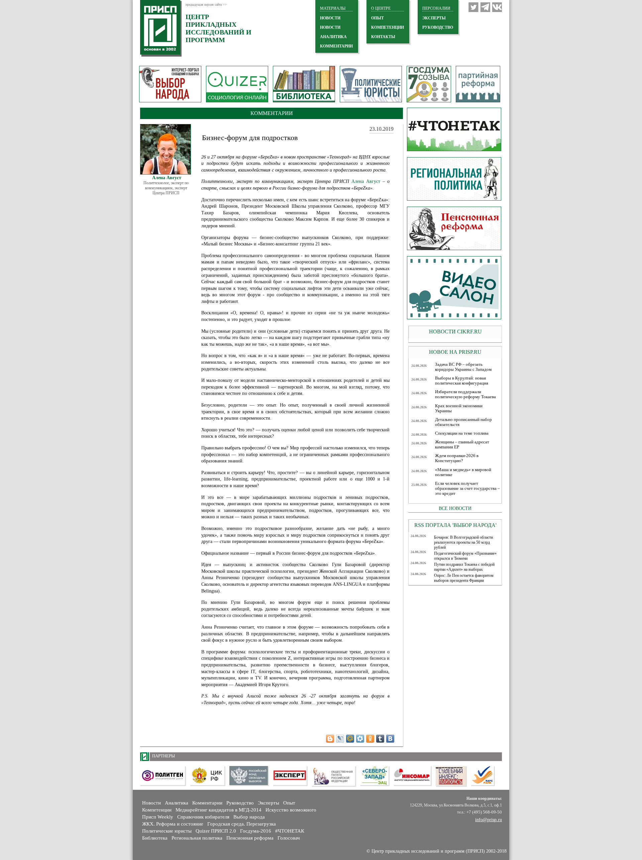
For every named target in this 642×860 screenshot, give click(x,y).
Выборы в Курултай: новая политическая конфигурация (461, 381)
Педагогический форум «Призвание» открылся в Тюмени (465, 556)
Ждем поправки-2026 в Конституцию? (456, 458)
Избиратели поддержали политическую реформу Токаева (465, 394)
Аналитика (176, 802)
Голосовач (289, 838)
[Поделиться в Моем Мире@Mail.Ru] (350, 739)
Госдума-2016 (255, 831)
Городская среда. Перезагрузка (241, 824)
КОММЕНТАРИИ (336, 46)
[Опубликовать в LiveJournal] (340, 739)
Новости (151, 802)
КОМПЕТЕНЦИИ (387, 27)
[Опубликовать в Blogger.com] (330, 739)
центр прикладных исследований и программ (218, 28)
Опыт (289, 802)
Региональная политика (197, 838)
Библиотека (155, 838)
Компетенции (157, 810)
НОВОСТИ (330, 18)
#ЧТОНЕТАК (289, 831)
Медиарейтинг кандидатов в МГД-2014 (218, 810)
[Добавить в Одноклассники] (370, 739)
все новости (455, 508)
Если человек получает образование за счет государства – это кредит (467, 488)
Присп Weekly (157, 817)
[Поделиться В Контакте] (390, 739)
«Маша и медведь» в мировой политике (463, 472)
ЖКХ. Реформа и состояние (172, 824)
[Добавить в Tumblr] (380, 739)
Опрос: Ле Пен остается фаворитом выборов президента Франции (464, 578)
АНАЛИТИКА (333, 36)
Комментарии (207, 802)
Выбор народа (249, 817)
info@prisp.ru (488, 819)
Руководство (437, 27)
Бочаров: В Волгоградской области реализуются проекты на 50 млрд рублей (463, 542)
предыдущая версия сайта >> (206, 4)
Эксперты (268, 802)
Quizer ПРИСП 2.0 (216, 831)
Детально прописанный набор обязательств (463, 422)
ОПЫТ (377, 18)
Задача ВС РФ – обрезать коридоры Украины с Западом (463, 367)
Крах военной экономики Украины (459, 408)
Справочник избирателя (203, 817)
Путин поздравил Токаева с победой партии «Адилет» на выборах (464, 567)
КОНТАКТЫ (383, 36)
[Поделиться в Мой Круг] (360, 739)
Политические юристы (167, 831)
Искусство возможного (290, 810)
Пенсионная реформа (250, 838)
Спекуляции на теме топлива (462, 433)
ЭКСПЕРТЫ (434, 18)
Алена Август (365, 181)
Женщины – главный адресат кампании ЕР (462, 444)
